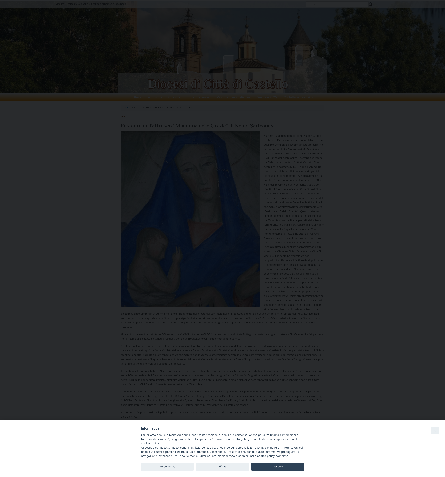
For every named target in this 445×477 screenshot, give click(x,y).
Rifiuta (222, 466)
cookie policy (266, 456)
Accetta (278, 466)
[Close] (435, 430)
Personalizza (167, 466)
